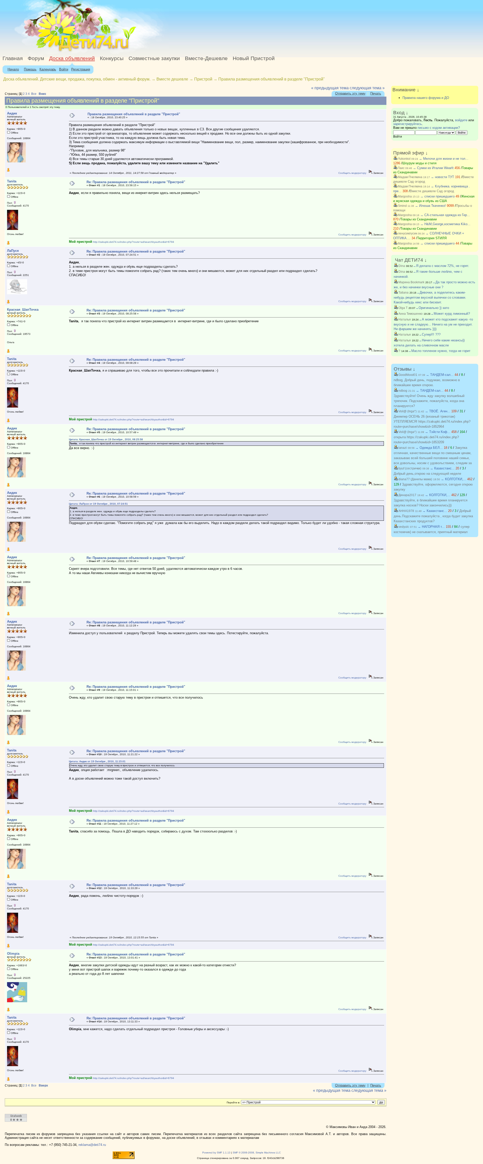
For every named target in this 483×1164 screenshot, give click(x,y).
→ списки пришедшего (437, 196)
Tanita (11, 181)
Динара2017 (407, 495)
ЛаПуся (13, 251)
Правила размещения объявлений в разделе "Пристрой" (271, 79)
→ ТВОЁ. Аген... (437, 411)
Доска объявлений (72, 58)
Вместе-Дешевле (206, 58)
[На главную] (46, 51)
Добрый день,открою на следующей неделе (427, 473)
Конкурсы (112, 58)
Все (33, 94)
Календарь (47, 69)
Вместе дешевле (172, 79)
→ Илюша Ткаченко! (430, 206)
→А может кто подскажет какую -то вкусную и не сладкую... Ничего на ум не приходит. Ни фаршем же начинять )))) (433, 324)
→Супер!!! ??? (429, 334)
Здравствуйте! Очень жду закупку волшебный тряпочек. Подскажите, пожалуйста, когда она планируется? (429, 401)
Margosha (404, 196)
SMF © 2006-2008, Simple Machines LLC (257, 1152)
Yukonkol (404, 158)
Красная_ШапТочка (22, 309)
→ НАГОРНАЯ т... (431, 527)
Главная (13, 58)
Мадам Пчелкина (409, 177)
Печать (375, 93)
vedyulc (403, 527)
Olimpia (13, 953)
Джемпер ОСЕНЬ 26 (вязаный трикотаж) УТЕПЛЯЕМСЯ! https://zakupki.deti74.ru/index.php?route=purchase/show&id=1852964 (432, 421)
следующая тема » (367, 88)
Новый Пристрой (254, 58)
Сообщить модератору (352, 173)
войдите (461, 120)
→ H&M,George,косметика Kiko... (445, 224)
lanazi (402, 448)
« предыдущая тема (330, 88)
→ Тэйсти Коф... (437, 432)
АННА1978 (406, 511)
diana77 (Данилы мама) (415, 479)
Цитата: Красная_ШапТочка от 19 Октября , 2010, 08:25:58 (106, 439)
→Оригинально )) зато (432, 308)
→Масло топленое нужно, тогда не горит (439, 351)
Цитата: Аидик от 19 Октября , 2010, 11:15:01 (97, 761)
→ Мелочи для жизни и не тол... (443, 158)
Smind (402, 206)
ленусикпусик (407, 233)
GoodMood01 (407, 375)
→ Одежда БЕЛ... (429, 448)
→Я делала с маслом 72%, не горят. (441, 266)
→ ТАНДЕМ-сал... (440, 375)
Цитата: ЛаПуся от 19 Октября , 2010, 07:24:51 (98, 503)
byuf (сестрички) (409, 468)
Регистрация (80, 69)
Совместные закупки (154, 58)
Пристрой (203, 79)
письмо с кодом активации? (439, 128)
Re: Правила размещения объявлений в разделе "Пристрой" (136, 182)
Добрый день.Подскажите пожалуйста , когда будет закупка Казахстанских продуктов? (433, 516)
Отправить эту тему (350, 93)
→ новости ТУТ (442, 177)
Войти (63, 69)
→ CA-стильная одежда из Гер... (445, 215)
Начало (13, 69)
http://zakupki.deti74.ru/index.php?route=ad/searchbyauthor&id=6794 (133, 241)
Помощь (30, 69)
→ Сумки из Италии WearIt (434, 168)
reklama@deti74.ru (92, 1145)
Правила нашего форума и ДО (426, 98)
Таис (401, 168)
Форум (36, 58)
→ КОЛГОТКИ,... (453, 479)
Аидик (12, 113)
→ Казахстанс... (442, 468)
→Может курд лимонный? (450, 313)
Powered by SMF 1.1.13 (216, 1152)
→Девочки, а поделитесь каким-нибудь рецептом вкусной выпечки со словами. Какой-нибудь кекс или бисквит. (430, 297)
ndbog (402, 390)
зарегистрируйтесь (407, 124)
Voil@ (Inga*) (407, 411)
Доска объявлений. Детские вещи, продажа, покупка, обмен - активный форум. (76, 79)
